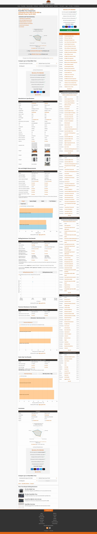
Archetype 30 (66, 108)
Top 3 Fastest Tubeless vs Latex (70, 60)
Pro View (71, 6)
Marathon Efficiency (68, 309)
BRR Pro (54, 513)
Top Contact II (67, 331)
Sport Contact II (67, 319)
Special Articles (42, 523)
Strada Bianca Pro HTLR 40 (69, 177)
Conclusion (22, 26)
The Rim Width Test (68, 72)
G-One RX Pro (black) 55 (68, 263)
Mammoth (66, 375)
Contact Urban (67, 307)
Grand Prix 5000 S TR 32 (69, 161)
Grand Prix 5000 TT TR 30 (68, 118)
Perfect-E (66, 348)
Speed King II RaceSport (68, 255)
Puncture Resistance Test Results (26, 23)
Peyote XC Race (67, 284)
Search (62, 6)
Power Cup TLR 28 (67, 144)
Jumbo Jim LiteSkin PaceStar (69, 356)
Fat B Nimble (66, 377)
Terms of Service (55, 521)
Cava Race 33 (67, 181)
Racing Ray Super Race (68, 261)
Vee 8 (65, 362)
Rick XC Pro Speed (67, 249)
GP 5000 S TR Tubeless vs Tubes (70, 56)
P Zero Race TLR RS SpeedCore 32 (70, 163)
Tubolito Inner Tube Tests (69, 74)
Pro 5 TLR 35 (67, 173)
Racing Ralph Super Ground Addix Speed (69, 252)
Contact (54, 518)
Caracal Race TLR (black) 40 (69, 183)
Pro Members (76, 6)
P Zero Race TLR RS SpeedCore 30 (70, 129)
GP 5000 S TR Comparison (68, 58)
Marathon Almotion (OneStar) (69, 303)
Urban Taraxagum (67, 333)
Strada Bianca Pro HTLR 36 (69, 199)
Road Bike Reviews (25, 483)
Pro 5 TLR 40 (67, 179)
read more (51, 58)
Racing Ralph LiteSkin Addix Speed (69, 274)
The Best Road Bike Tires (68, 36)
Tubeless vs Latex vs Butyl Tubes (70, 82)
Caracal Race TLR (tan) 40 (69, 169)
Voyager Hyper (67, 305)
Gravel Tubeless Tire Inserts (69, 44)
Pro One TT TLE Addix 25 (68, 120)
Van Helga (66, 367)
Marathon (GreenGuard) (68, 321)
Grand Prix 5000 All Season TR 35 (70, 191)
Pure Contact (66, 325)
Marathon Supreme (68, 311)
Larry (65, 364)
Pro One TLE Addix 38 (68, 175)
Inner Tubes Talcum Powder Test (70, 42)
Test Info (56, 6)
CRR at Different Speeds (68, 64)
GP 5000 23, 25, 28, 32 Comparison (70, 78)
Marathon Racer (67, 337)
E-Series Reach (67, 327)
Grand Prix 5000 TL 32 (68, 213)
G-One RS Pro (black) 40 (69, 195)
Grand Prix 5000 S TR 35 (69, 159)
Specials (51, 6)
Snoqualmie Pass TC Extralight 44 (70, 166)
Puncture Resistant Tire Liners (70, 46)
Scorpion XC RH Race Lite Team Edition (70, 232)
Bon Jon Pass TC (67, 299)
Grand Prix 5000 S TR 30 (68, 136)
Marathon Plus (67, 344)
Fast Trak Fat (66, 360)
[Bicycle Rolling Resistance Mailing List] (50, 529)
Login (66, 6)
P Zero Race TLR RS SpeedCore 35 (70, 171)
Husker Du (66, 369)
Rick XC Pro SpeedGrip (68, 259)
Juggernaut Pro (67, 379)
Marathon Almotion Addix (69, 313)
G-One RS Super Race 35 (69, 197)
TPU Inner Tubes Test (68, 38)
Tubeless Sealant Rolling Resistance (71, 80)
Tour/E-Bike (41, 6)
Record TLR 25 (67, 106)
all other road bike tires (42, 45)
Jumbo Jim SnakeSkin (68, 358)
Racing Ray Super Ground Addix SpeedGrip (70, 270)
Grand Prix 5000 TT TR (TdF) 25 (69, 112)
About (55, 516)
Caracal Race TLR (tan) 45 (69, 193)
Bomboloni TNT (67, 373)
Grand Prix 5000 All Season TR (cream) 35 (70, 186)
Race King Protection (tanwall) (70, 277)
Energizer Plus (67, 323)
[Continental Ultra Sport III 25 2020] (34, 152)
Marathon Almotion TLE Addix (69, 315)
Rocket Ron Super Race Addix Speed (69, 282)
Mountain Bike (30, 6)
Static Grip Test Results (24, 25)
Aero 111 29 (66, 146)
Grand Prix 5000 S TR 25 (68, 138)
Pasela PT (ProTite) (67, 317)
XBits (49, 530)
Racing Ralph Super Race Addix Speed (70, 289)
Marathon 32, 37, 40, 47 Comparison (70, 84)
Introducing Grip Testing (68, 66)
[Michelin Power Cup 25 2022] (47, 152)
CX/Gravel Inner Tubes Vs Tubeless (70, 50)
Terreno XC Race (67, 257)
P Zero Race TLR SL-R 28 (68, 114)
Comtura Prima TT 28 (68, 126)
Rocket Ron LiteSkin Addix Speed (70, 238)
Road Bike (23, 6)
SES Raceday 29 (67, 122)
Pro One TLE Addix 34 (68, 189)
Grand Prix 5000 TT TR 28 (68, 110)
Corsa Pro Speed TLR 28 (68, 98)
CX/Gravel (36, 6)
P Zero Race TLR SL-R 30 (68, 116)
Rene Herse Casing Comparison (70, 62)
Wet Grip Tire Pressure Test (69, 40)
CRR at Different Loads (68, 54)
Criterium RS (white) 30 (68, 150)
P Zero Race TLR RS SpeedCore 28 (70, 148)
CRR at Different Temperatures (70, 48)
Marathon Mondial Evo (68, 346)
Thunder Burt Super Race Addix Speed (70, 235)
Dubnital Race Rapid (68, 267)
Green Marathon (67, 329)
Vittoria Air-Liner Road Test (69, 68)
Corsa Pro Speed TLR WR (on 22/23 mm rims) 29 (69, 103)
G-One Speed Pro (67, 225)
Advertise (55, 520)
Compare (32, 483)
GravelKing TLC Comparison (70, 70)
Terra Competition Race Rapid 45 (70, 204)
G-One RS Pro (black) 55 (68, 265)
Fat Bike (46, 6)
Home (19, 6)
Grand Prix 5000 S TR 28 (68, 131)
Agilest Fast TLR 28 (67, 140)
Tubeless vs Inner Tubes (68, 86)
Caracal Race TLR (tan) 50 (69, 207)
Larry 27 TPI (66, 371)
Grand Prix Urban (67, 301)
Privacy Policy (54, 523)
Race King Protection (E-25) (69, 244)
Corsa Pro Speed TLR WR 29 (69, 100)
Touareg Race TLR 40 (68, 211)
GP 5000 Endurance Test (68, 76)
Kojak (65, 339)
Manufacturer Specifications (25, 18)
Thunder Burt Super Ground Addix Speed (69, 228)
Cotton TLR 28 (66, 124)
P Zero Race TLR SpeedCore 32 (70, 201)
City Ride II (66, 342)
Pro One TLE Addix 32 (68, 209)
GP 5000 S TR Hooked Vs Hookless (70, 52)
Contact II (66, 335)
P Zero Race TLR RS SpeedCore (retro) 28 (69, 133)
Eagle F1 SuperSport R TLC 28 (69, 142)
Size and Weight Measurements (26, 20)
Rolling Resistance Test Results (26, 21)
